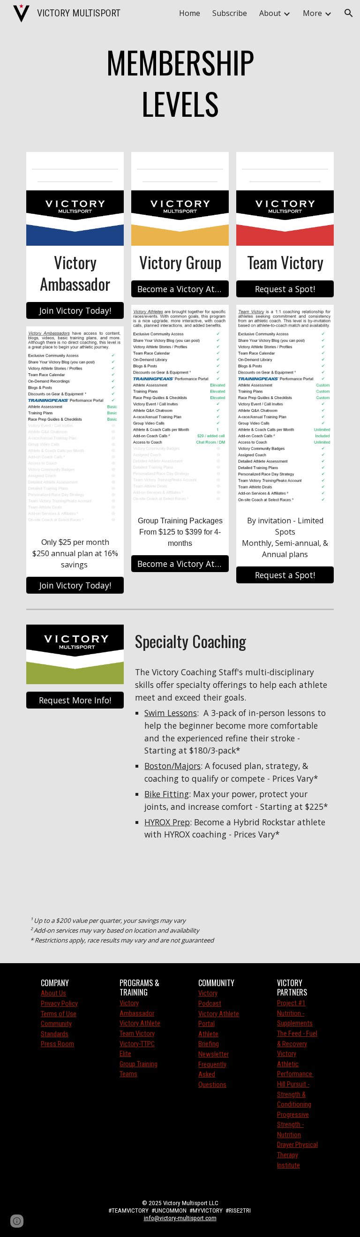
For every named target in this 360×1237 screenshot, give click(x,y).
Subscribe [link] (229, 13)
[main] (180, 84)
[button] (349, 13)
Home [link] (189, 13)
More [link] (312, 13)
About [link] (270, 13)
